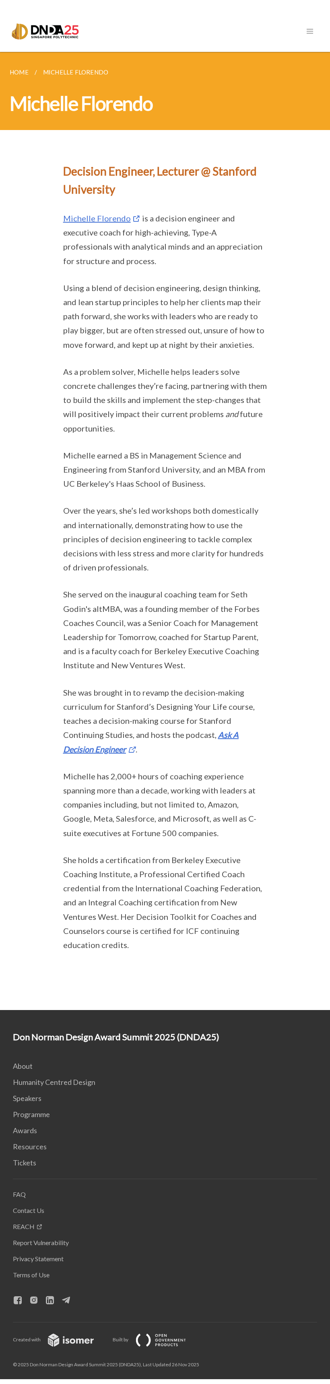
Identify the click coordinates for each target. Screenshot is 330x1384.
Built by (121, 1339)
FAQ (19, 1194)
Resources (30, 1146)
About (23, 1066)
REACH (24, 1226)
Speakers (27, 1098)
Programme (31, 1114)
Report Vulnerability (41, 1242)
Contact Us (28, 1210)
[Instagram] (37, 1300)
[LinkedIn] (53, 1300)
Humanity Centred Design (54, 1082)
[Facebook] (21, 1300)
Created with (27, 1339)
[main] (165, 531)
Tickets (24, 1162)
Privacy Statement (38, 1258)
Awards (25, 1130)
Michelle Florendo (97, 218)
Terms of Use (31, 1275)
